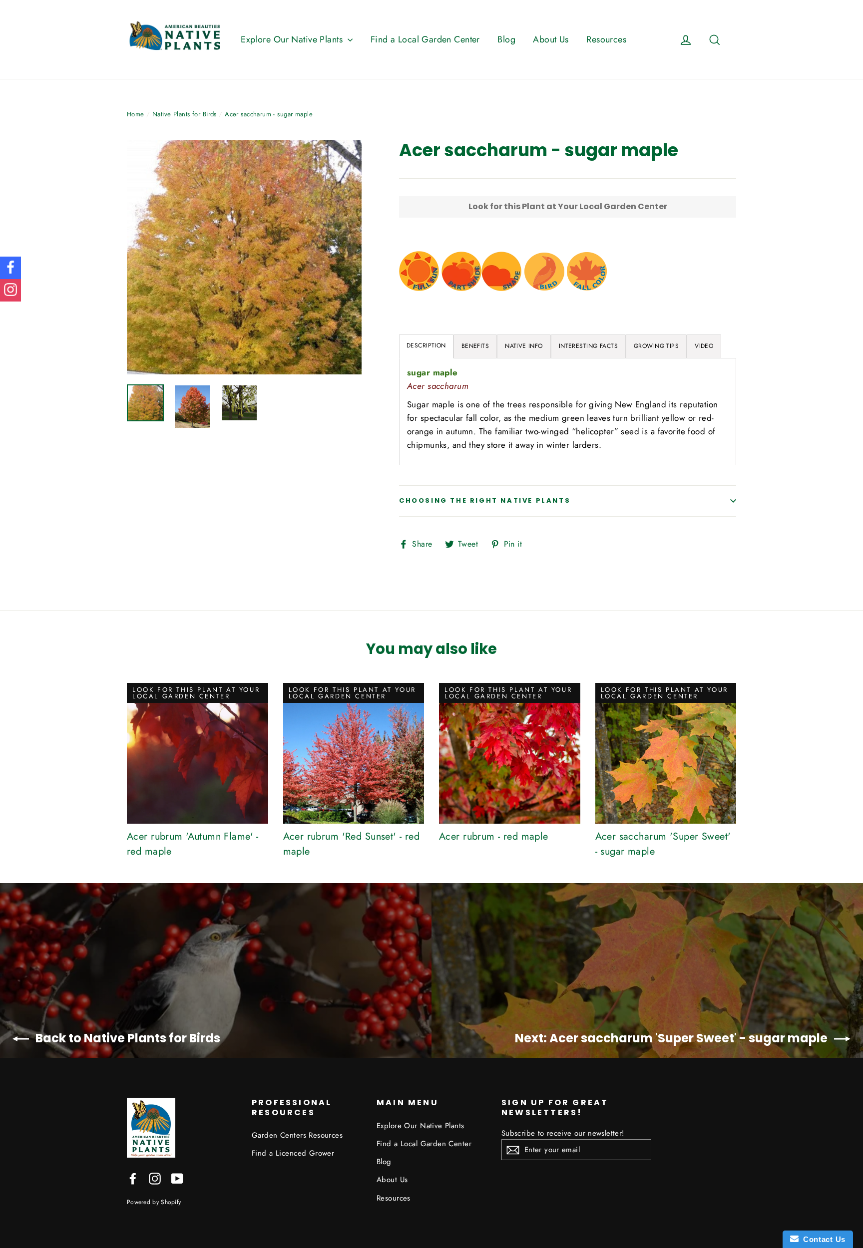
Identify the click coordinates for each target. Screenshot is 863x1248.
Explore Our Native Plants (293, 39)
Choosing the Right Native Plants (484, 500)
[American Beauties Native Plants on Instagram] (155, 1178)
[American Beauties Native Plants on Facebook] (133, 1178)
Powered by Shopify (154, 1202)
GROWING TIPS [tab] (656, 345)
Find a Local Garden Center (425, 39)
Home (135, 114)
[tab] (524, 346)
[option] (244, 257)
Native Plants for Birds (184, 114)
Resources (606, 39)
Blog (506, 39)
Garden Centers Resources (297, 1135)
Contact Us (822, 1239)
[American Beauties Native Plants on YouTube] (177, 1178)
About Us (550, 39)
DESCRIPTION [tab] (426, 345)
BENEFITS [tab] (475, 345)
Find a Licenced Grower (293, 1153)
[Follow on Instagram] (10, 290)
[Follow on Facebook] (10, 268)
